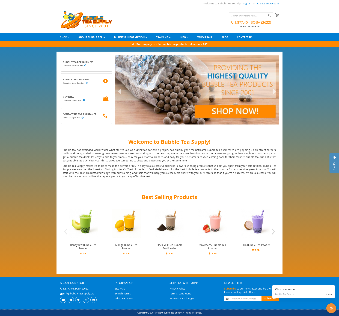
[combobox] (251, 15)
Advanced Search (125, 298)
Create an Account (268, 3)
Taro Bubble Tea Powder (255, 245)
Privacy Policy (177, 288)
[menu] (169, 37)
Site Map (120, 288)
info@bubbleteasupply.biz (78, 293)
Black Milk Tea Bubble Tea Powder (169, 246)
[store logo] (86, 20)
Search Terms (123, 293)
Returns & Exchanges (182, 298)
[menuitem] (64, 37)
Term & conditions (180, 293)
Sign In (247, 3)
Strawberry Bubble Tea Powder (212, 246)
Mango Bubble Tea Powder (126, 246)
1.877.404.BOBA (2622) (252, 22)
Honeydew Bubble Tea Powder (83, 246)
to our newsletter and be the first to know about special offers (251, 290)
